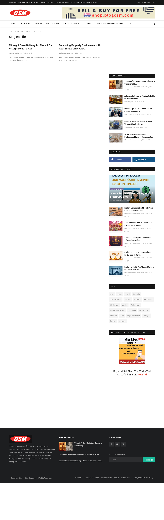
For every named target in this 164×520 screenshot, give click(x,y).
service (124, 305)
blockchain (114, 305)
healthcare (148, 299)
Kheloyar (122, 321)
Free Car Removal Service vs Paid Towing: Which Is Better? (138, 122)
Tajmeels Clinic (115, 299)
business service (64, 53)
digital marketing (133, 316)
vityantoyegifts (14, 53)
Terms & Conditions (91, 478)
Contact (78, 478)
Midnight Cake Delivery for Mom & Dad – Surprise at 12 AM (31, 47)
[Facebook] (111, 444)
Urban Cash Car (129, 127)
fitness (112, 321)
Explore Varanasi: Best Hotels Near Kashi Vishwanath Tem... (138, 209)
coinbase (113, 316)
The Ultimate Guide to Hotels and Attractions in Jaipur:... (138, 224)
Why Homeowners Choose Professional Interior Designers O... (138, 135)
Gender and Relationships (23, 31)
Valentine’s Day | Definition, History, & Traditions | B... (139, 82)
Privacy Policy (106, 478)
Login (139, 2)
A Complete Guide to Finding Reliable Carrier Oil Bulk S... (139, 97)
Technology (135, 305)
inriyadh (136, 294)
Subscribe (149, 460)
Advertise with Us (47, 2)
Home (14, 23)
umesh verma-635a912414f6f (134, 87)
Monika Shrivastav (130, 140)
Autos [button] (88, 23)
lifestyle (146, 316)
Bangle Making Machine (47, 23)
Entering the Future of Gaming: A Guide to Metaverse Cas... (80, 461)
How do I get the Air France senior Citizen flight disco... (138, 110)
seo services (143, 310)
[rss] (123, 444)
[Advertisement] (57, 70)
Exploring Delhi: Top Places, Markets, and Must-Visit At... (139, 268)
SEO (122, 316)
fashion (127, 299)
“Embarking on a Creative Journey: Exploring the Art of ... (80, 454)
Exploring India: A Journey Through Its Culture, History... (138, 253)
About (116, 478)
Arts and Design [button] (71, 23)
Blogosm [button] (25, 23)
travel (127, 294)
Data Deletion (126, 478)
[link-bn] (108, 13)
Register (147, 2)
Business (137, 299)
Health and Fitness (117, 310)
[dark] (153, 2)
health (119, 294)
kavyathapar (128, 102)
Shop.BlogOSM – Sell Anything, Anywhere (23, 2)
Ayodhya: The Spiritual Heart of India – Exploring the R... (139, 238)
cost (111, 294)
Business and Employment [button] (110, 23)
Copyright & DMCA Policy (143, 478)
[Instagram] (117, 444)
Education (132, 310)
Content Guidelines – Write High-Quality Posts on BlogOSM (76, 2)
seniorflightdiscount (131, 114)
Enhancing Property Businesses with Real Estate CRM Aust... (79, 47)
